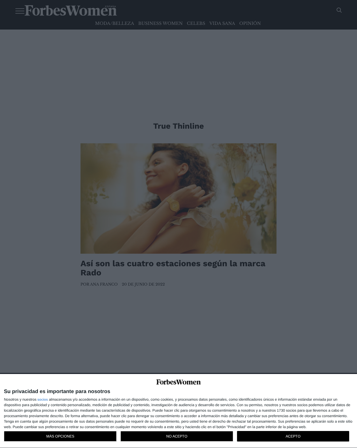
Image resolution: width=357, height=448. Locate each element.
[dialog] (178, 411)
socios (42, 399)
